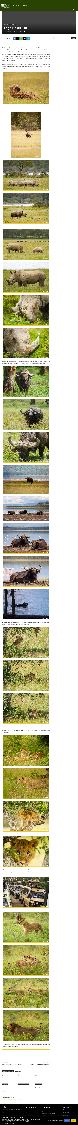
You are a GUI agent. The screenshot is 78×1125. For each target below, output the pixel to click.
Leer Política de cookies (8, 1123)
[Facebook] (14, 38)
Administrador (9, 31)
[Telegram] (28, 38)
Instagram (67, 1112)
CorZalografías (6, 24)
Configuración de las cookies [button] (55, 1120)
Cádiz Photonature (22, 1086)
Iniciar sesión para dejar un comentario (11, 1099)
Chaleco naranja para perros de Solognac (12, 1064)
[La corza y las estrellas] (9, 1079)
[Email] (25, 38)
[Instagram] (63, 1112)
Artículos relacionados (8, 1071)
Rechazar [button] (67, 1120)
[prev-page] (3, 1091)
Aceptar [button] (73, 1120)
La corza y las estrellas (7, 1086)
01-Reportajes (13, 24)
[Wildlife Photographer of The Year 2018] (42, 1079)
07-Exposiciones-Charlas (23, 1084)
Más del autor (18, 1071)
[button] (62, 9)
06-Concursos (38, 1084)
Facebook (67, 1110)
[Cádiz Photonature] (26, 1079)
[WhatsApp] (21, 38)
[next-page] (5, 1091)
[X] (18, 38)
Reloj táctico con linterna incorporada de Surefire (40, 1065)
